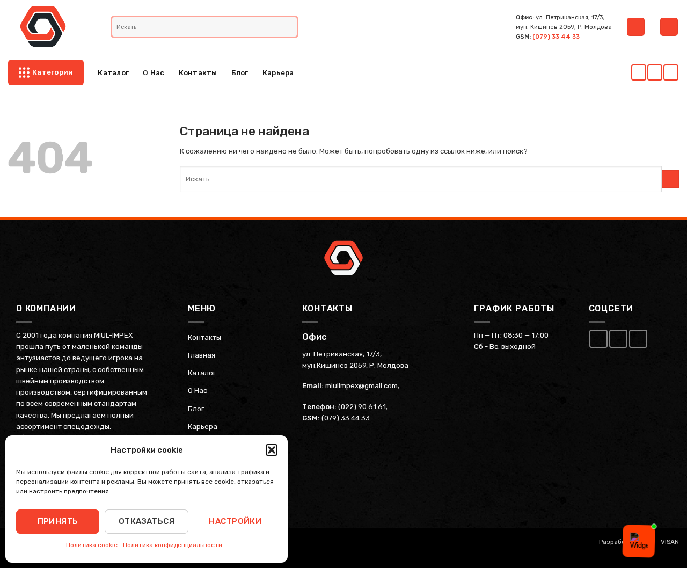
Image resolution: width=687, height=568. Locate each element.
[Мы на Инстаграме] (654, 72)
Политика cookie (92, 545)
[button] (271, 450)
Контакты (198, 73)
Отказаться (147, 521)
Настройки (235, 521)
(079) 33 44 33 (556, 36)
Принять (58, 521)
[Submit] (290, 26)
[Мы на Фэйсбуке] (638, 72)
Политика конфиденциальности (172, 545)
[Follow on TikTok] (670, 72)
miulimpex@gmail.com (361, 386)
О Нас (153, 73)
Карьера (278, 73)
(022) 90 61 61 (362, 407)
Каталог (113, 73)
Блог (240, 73)
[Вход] (636, 27)
